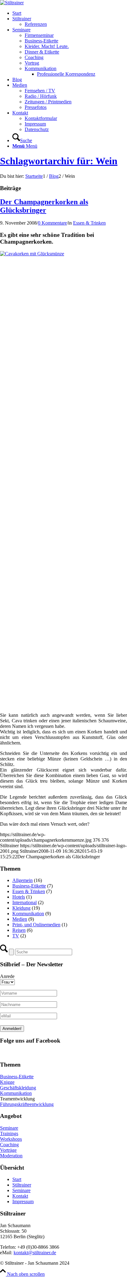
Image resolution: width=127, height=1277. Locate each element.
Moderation (11, 1155)
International (24, 902)
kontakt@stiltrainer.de (35, 1252)
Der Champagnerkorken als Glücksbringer (44, 206)
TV (15, 935)
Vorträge (8, 1150)
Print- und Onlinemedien (36, 924)
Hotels (18, 897)
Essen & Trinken (89, 222)
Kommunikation (28, 913)
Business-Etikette (29, 885)
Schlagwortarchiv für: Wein (58, 160)
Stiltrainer (21, 1184)
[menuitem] (69, 13)
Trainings (9, 1133)
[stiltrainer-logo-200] (12, 2)
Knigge (7, 1082)
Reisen (19, 930)
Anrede (7, 976)
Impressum (23, 1201)
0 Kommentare (52, 222)
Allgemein (22, 880)
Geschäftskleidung (18, 1087)
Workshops (11, 1139)
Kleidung (21, 908)
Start (16, 1179)
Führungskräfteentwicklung (27, 1104)
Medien (19, 919)
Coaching (9, 1144)
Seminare (9, 1128)
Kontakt (20, 1196)
